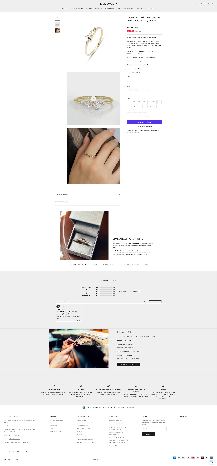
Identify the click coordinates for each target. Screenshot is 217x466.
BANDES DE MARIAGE (77, 8)
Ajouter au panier (144, 117)
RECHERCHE (80, 434)
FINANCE (79, 431)
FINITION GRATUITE (108, 264)
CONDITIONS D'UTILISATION (85, 440)
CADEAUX (139, 8)
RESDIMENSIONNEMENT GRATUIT (129, 264)
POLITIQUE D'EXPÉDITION (116, 437)
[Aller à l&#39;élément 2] (57, 24)
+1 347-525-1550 (128, 340)
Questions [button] (67, 302)
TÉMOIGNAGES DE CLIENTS (84, 423)
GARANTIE (95, 264)
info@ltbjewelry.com (127, 344)
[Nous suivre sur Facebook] (5, 451)
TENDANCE (64, 8)
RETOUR (145, 264)
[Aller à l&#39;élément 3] (57, 30)
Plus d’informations (131, 407)
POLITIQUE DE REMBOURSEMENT (86, 442)
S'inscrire (148, 434)
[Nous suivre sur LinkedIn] (27, 451)
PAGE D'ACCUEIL (81, 420)
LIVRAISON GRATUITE (79, 264)
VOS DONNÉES (113, 446)
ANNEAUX (53, 428)
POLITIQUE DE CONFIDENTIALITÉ (118, 440)
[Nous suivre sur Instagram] (9, 451)
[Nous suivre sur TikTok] (22, 451)
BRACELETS (98, 8)
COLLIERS (89, 8)
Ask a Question (134, 291)
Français (16, 459)
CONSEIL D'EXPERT (150, 8)
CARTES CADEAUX (55, 431)
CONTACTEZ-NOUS (82, 437)
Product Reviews (108, 280)
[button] (77, 320)
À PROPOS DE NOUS (82, 426)
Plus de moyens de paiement (144, 126)
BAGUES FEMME (109, 8)
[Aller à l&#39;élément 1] (57, 18)
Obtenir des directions (128, 364)
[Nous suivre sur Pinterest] (14, 451)
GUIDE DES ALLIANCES (115, 420)
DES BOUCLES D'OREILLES (125, 8)
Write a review (123, 291)
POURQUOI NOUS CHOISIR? (84, 428)
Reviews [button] (58, 302)
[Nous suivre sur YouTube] (18, 451)
